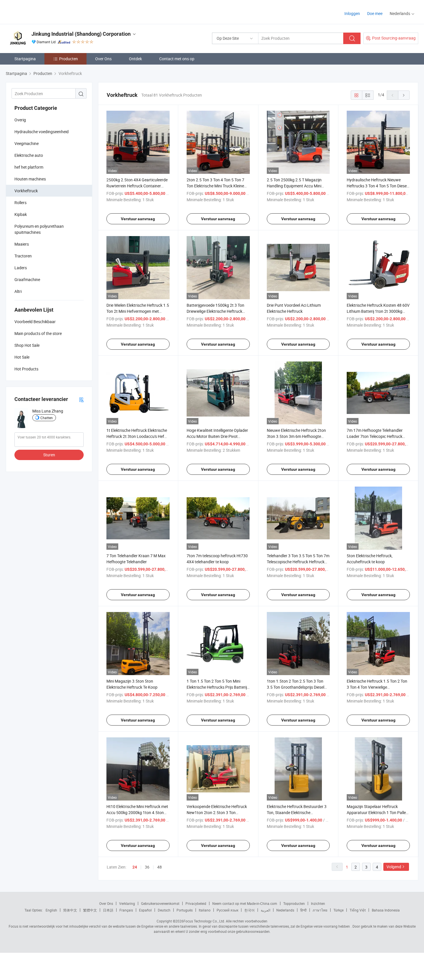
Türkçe (338, 910)
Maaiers (21, 244)
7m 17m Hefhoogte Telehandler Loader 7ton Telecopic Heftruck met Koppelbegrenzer (375, 436)
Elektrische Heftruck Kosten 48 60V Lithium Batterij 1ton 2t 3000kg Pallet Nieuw (378, 311)
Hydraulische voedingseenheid (41, 131)
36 (147, 867)
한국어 (249, 910)
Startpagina (25, 58)
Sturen (49, 454)
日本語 (108, 910)
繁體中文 (90, 910)
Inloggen (352, 13)
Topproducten (294, 903)
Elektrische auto (28, 155)
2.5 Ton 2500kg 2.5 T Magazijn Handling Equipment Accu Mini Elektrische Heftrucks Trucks (294, 186)
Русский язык (227, 910)
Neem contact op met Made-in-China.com (244, 903)
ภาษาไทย (320, 910)
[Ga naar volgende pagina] (403, 95)
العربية (265, 910)
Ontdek (135, 58)
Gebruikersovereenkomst (160, 903)
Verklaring (127, 903)
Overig (20, 120)
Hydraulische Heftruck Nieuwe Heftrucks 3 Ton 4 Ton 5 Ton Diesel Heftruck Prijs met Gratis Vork (377, 186)
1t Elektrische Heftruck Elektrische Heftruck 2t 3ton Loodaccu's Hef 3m (136, 436)
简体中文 (70, 910)
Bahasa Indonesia (386, 910)
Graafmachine (27, 279)
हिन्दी (303, 910)
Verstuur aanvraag (138, 218)
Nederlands (285, 910)
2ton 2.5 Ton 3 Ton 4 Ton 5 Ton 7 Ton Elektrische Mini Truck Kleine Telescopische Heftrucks (215, 186)
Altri (18, 291)
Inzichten (318, 903)
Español (145, 910)
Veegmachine (26, 143)
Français (126, 910)
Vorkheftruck (26, 190)
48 (159, 867)
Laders (20, 267)
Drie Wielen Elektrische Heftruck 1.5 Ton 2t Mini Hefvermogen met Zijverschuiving (137, 311)
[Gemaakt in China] (43, 11)
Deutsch (164, 910)
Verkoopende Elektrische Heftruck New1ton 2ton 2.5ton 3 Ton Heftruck (217, 812)
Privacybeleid (195, 903)
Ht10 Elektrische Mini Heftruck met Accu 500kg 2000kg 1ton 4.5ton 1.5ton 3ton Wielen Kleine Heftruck (137, 812)
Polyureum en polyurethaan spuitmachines (39, 229)
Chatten (46, 417)
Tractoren (23, 256)
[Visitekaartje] (81, 399)
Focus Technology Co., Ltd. (204, 921)
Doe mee (374, 13)
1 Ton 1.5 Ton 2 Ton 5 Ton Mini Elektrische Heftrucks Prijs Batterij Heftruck (217, 687)
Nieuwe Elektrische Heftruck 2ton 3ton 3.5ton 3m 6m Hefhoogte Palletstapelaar (296, 436)
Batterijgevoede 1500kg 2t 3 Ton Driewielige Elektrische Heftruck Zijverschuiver (215, 311)
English (51, 910)
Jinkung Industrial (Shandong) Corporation (81, 34)
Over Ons (103, 58)
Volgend (394, 866)
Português (185, 910)
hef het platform (28, 167)
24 (134, 867)
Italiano (205, 910)
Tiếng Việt (358, 910)
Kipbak (20, 214)
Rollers (20, 202)
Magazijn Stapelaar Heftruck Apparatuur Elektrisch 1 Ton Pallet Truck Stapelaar (377, 812)
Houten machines (30, 179)
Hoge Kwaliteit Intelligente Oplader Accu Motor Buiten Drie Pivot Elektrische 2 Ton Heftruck (217, 436)
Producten (68, 58)
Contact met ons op (176, 58)
